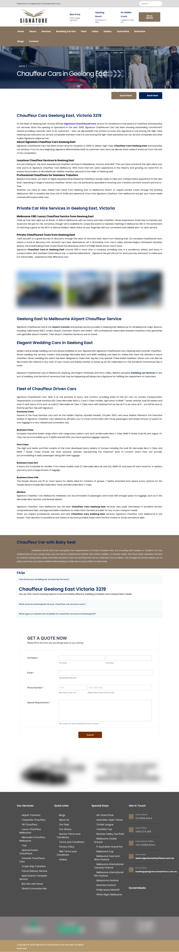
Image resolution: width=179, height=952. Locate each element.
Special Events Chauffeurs (28, 852)
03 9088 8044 (143, 818)
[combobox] (150, 3)
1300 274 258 (143, 831)
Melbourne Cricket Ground (105, 840)
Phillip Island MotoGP (108, 889)
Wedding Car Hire (66, 31)
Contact (34, 41)
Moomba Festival (106, 885)
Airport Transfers (30, 815)
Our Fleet (63, 824)
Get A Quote (149, 16)
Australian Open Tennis (109, 819)
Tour (24, 845)
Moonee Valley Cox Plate (110, 834)
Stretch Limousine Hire (34, 888)
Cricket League (104, 824)
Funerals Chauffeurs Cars (32, 860)
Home (20, 31)
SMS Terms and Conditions (67, 853)
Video (95, 31)
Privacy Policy (66, 846)
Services (46, 31)
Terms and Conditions (71, 842)
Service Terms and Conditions (68, 835)
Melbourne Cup (104, 851)
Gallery (108, 31)
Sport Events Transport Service (33, 877)
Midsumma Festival (107, 880)
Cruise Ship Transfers (33, 866)
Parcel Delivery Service (34, 871)
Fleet (83, 31)
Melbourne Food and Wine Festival (107, 858)
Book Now (139, 31)
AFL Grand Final (104, 815)
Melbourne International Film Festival (108, 874)
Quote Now (123, 31)
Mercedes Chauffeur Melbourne (32, 839)
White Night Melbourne (109, 894)
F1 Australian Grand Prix (109, 846)
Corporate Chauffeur (33, 819)
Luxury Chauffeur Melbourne (30, 831)
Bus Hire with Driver (32, 883)
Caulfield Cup (104, 829)
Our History (64, 829)
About (32, 31)
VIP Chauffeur (29, 824)
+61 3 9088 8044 (145, 844)
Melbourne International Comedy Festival (108, 866)
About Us (63, 819)
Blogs (20, 41)
